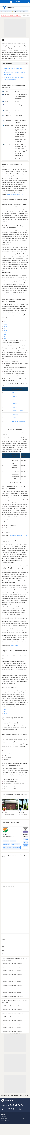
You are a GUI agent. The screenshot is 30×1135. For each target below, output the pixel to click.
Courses (7, 1095)
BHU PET (6, 338)
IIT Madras (14, 407)
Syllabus (13, 841)
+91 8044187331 (8, 1109)
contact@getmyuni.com (21, 1109)
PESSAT (5, 330)
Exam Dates (6, 844)
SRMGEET (6, 323)
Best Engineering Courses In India (15, 194)
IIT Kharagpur (15, 403)
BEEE (5, 336)
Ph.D (5, 711)
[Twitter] (13, 1105)
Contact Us (3, 1116)
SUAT (5, 334)
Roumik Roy (9, 40)
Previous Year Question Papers (11, 847)
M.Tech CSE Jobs (14, 645)
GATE (5, 321)
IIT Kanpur (14, 396)
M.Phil (5, 713)
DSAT (5, 332)
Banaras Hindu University (18, 410)
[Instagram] (16, 1105)
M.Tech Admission (13, 295)
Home (2, 1095)
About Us (3, 1114)
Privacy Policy (4, 1118)
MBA (5, 709)
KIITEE (5, 324)
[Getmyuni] (15, 1)
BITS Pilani (14, 417)
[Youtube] (22, 1105)
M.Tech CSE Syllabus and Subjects (18, 535)
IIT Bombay (14, 400)
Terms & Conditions (5, 1120)
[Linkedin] (19, 1105)
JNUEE (5, 326)
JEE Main (5, 834)
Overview (5, 841)
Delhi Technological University (19, 421)
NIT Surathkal (15, 425)
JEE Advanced (26, 834)
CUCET (5, 328)
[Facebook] (11, 1105)
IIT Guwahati (15, 414)
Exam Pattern (15, 844)
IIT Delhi (14, 392)
